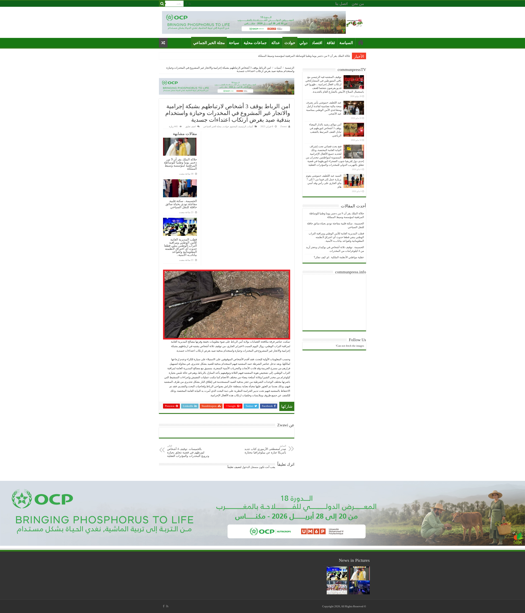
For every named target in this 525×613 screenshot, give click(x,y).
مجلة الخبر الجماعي (209, 43)
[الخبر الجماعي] (354, 22)
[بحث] (162, 4)
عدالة (275, 43)
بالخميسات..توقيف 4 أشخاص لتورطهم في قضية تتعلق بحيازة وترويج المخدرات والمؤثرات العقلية (188, 451)
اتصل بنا (341, 4)
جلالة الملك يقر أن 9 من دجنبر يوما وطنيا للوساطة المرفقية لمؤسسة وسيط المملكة (304, 55)
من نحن (358, 4)
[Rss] (189, 3)
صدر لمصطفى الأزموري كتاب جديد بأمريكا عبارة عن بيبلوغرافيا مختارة (265, 449)
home (360, 42)
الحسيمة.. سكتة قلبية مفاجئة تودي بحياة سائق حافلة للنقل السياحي (181, 204)
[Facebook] (186, 3)
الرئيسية (289, 67)
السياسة (346, 43)
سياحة (234, 43)
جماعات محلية (255, 43)
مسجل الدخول (250, 467)
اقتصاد (317, 43)
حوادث (289, 43)
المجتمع (233, 126)
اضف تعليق (190, 126)
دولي (303, 43)
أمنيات (278, 67)
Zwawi (283, 126)
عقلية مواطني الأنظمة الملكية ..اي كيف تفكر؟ (339, 257)
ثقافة (331, 43)
